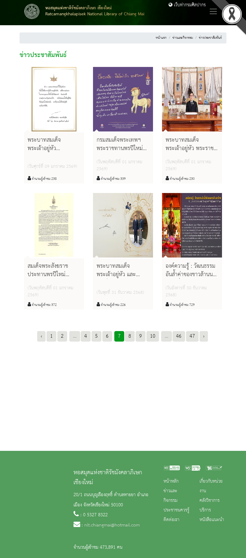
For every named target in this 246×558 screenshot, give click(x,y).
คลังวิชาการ (210, 500)
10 (152, 336)
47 (192, 336)
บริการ (205, 510)
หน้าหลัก (171, 481)
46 (179, 336)
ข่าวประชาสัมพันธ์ (210, 38)
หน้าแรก (161, 38)
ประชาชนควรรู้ (176, 510)
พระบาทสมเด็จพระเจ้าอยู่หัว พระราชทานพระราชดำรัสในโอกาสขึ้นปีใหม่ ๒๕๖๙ (194, 152)
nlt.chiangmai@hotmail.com (112, 525)
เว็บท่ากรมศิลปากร (189, 5)
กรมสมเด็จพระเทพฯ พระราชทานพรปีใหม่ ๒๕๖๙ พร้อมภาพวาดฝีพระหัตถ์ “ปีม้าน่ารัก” (122, 152)
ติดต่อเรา (171, 519)
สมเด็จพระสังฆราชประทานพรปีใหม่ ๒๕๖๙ (48, 274)
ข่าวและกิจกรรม (182, 38)
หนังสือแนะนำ (212, 519)
